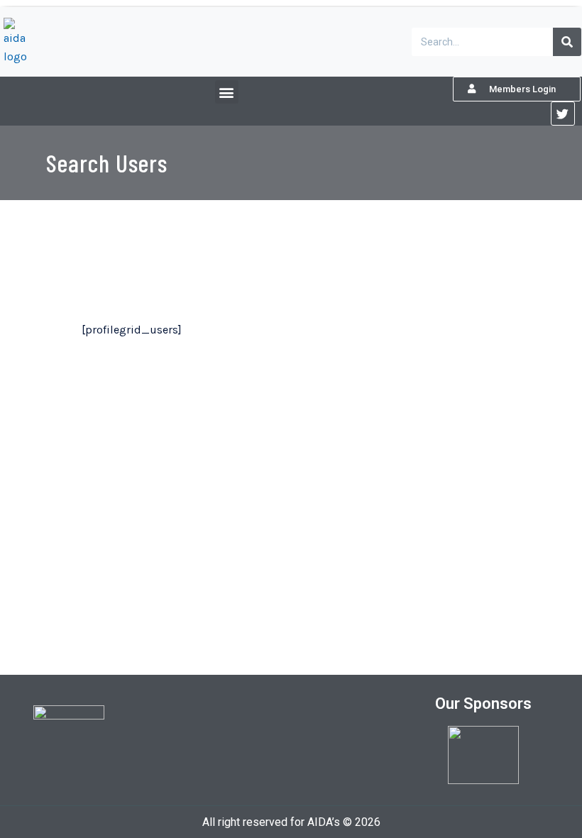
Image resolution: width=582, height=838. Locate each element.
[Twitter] (563, 113)
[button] (226, 92)
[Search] (567, 42)
